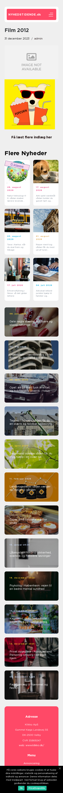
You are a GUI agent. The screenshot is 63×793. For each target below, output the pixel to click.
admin (38, 38)
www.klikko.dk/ (35, 745)
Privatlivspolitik (37, 788)
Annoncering (31, 763)
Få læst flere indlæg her (31, 137)
